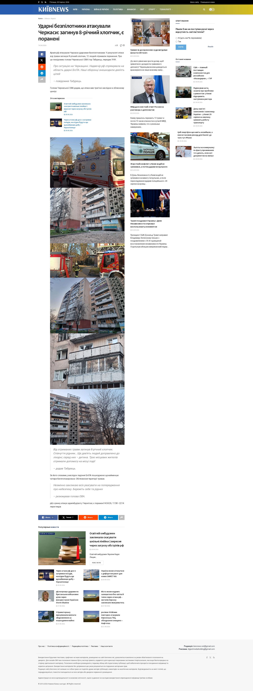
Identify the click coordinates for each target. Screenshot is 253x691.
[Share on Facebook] (42, 54)
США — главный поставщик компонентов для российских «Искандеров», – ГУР (202, 73)
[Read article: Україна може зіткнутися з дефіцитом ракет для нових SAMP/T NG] (91, 575)
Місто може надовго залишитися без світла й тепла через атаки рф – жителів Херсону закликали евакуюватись (112, 597)
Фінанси (131, 9)
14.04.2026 (42, 45)
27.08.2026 (61, 606)
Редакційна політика (80, 646)
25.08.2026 (135, 56)
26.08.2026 (135, 170)
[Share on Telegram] (42, 73)
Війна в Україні (101, 9)
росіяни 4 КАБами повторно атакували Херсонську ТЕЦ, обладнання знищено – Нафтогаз (112, 617)
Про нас (41, 646)
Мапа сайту (194, 2)
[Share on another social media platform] (42, 79)
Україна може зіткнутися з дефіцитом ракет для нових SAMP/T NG (112, 574)
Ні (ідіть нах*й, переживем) (190, 38)
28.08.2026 (69, 114)
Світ (142, 9)
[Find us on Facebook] (38, 2)
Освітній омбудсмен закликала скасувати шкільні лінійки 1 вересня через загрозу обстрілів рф (77, 108)
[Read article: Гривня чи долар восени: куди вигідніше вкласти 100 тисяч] (150, 32)
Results (210, 47)
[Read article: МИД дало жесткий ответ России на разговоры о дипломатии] (150, 89)
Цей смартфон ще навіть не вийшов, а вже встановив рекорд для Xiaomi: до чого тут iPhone (195, 135)
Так (179, 41)
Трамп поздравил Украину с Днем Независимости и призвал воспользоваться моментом (146, 223)
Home (40, 18)
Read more (97, 563)
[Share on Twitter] (42, 60)
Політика (118, 9)
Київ (75, 9)
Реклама (94, 646)
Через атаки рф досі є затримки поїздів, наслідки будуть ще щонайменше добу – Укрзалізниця (77, 124)
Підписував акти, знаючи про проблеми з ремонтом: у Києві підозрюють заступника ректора (203, 93)
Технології (165, 9)
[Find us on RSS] (45, 2)
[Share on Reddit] (42, 67)
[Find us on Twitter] (42, 2)
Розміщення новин (208, 2)
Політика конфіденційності (58, 646)
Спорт (152, 9)
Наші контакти (107, 646)
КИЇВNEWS (53, 9)
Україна (86, 9)
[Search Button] (204, 9)
